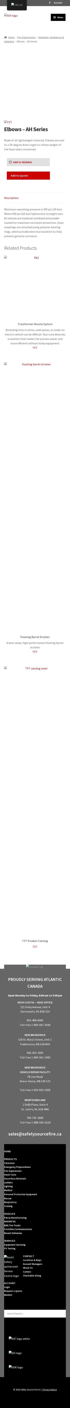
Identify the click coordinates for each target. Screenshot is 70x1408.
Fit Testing (9, 1248)
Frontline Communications (18, 1229)
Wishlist (8, 1294)
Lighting (8, 1186)
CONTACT (28, 1256)
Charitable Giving (32, 1275)
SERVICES (9, 1240)
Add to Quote (19, 175)
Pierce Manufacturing (15, 1217)
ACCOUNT (9, 1283)
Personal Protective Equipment (20, 1194)
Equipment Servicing (14, 1244)
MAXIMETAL (10, 1221)
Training (8, 1206)
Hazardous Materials (15, 1178)
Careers (27, 1271)
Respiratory (10, 1202)
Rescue (7, 1198)
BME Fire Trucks (12, 1225)
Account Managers (32, 1264)
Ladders (8, 1182)
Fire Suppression (26, 37)
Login (7, 1287)
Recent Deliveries (13, 1233)
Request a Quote (13, 1291)
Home (11, 37)
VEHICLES (9, 1213)
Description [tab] (11, 198)
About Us (28, 1267)
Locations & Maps (32, 1260)
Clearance (9, 1163)
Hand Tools (10, 1174)
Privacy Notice (50, 1389)
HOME (7, 1151)
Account (58, 2)
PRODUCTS (10, 1159)
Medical (8, 1190)
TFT (35, 348)
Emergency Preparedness (17, 1167)
